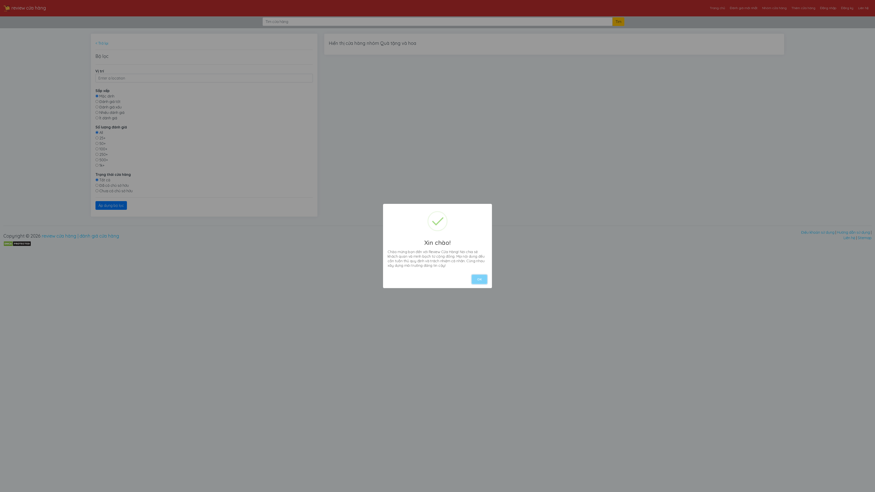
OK (479, 279)
